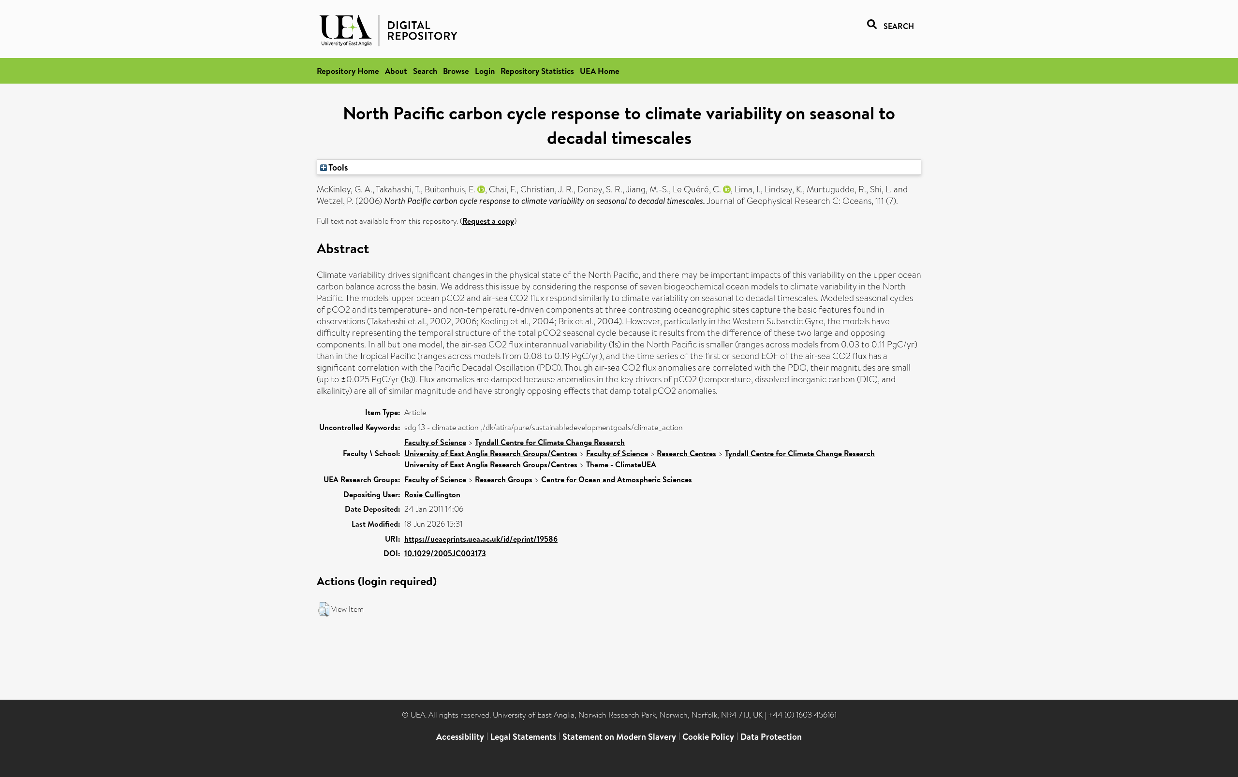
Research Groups (503, 479)
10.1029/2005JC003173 (445, 553)
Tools (337, 167)
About (396, 70)
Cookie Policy (708, 737)
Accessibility (460, 737)
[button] (323, 609)
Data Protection (771, 737)
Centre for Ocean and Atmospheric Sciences (616, 479)
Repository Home (348, 70)
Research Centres (686, 453)
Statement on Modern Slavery (619, 737)
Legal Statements (523, 737)
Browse (456, 70)
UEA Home (599, 70)
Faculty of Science (435, 442)
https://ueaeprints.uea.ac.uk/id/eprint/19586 (481, 538)
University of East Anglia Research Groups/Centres (490, 453)
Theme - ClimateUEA (621, 464)
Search (425, 70)
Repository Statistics (537, 70)
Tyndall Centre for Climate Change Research (550, 442)
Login (485, 70)
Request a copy (488, 221)
